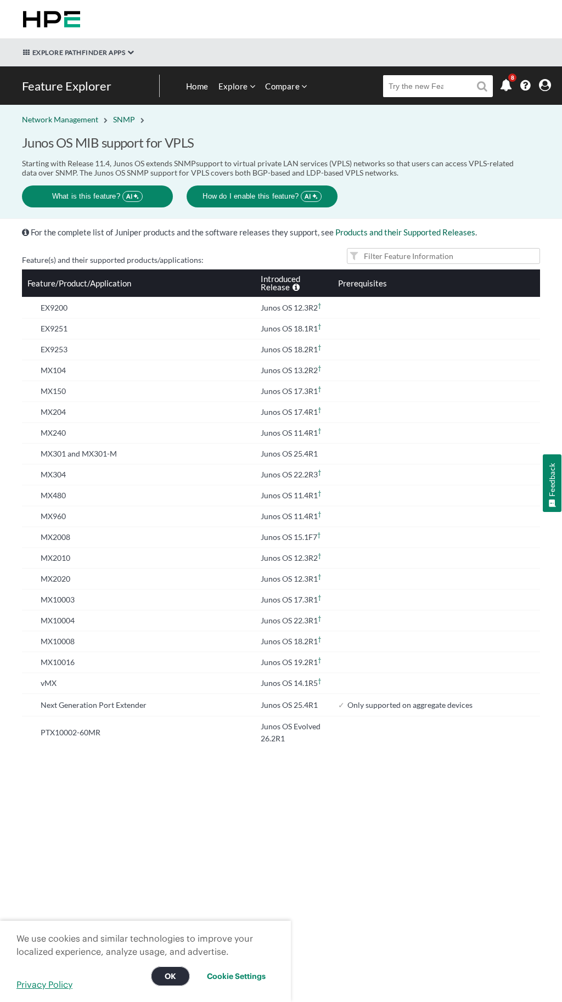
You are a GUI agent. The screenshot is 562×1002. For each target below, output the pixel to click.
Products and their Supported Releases (405, 232)
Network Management (60, 119)
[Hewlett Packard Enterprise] (49, 19)
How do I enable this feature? (257, 196)
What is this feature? (92, 196)
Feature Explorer (66, 85)
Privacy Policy (44, 984)
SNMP (124, 119)
